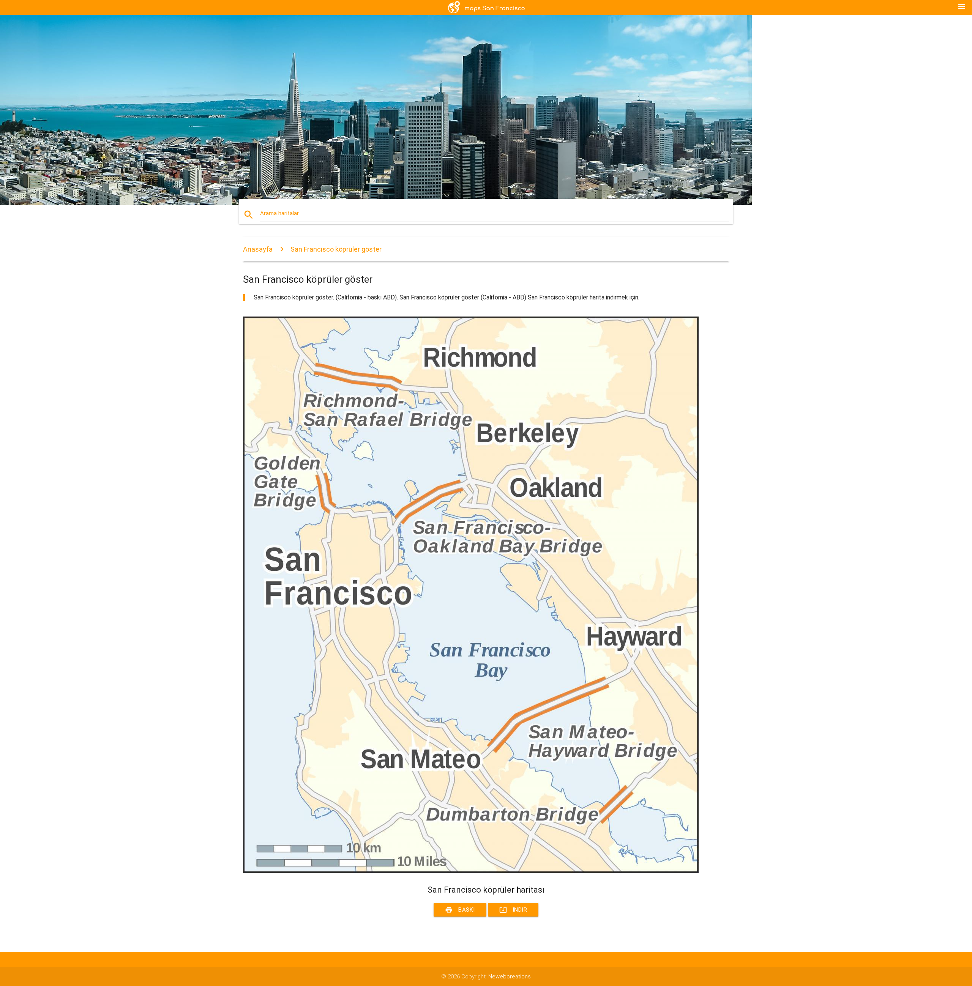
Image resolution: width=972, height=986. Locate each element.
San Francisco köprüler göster (336, 249)
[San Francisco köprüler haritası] (471, 871)
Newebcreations (509, 976)
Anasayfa (258, 249)
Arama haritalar (279, 213)
